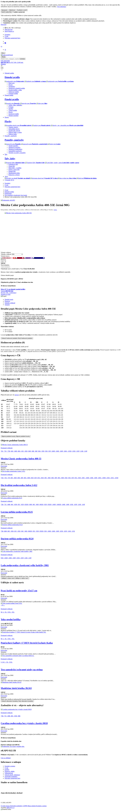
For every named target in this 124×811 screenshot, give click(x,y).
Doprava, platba (9, 771)
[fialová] (28, 258)
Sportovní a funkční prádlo (17, 88)
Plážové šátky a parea (15, 132)
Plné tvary (12, 83)
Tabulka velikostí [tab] (10, 303)
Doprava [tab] (7, 301)
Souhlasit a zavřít (22, 10)
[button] (1, 46)
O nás (6, 36)
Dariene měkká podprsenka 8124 (17, 538)
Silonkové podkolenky (15, 149)
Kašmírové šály (13, 164)
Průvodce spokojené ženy (12, 38)
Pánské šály (12, 171)
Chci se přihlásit (6, 758)
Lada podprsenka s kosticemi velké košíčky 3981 (25, 565)
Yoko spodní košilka (10, 619)
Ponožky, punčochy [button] (11, 136)
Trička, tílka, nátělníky (15, 105)
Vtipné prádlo (13, 110)
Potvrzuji (3, 24)
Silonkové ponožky (14, 147)
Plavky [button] (7, 117)
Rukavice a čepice (14, 175)
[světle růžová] (7, 258)
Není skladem (5, 267)
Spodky (11, 108)
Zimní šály (12, 166)
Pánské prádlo (12, 99)
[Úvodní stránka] (7, 55)
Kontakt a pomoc (10, 766)
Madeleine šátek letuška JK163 (16, 688)
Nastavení (4, 10)
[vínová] (20, 258)
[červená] (14, 258)
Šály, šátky (10, 158)
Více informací (61, 6)
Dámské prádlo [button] (9, 73)
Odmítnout (12, 10)
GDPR (25, 806)
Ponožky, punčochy (14, 140)
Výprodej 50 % (9, 180)
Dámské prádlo (12, 77)
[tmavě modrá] (39, 258)
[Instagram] (5, 43)
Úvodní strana (5, 806)
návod (17, 395)
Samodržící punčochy (15, 151)
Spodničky (12, 86)
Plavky (11, 85)
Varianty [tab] (7, 304)
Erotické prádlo (13, 93)
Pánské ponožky (14, 115)
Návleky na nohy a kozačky (17, 153)
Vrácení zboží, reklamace (12, 775)
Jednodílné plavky (14, 129)
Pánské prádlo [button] (9, 95)
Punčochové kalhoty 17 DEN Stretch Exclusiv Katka (27, 643)
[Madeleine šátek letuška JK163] (62, 682)
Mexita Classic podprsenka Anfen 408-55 (21, 458)
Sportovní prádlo (14, 114)
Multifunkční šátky (14, 173)
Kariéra (7, 769)
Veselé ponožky (13, 146)
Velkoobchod (9, 773)
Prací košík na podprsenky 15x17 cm (19, 590)
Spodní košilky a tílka (15, 90)
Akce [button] (6, 176)
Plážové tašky (13, 134)
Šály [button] (6, 154)
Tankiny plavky (13, 127)
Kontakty (7, 34)
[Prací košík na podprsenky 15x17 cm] (62, 586)
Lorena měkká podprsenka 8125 (17, 512)
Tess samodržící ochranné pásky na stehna (22, 669)
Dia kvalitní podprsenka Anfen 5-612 (19, 485)
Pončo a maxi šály (14, 169)
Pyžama (11, 107)
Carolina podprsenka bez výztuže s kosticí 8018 (24, 723)
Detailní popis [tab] (9, 299)
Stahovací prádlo (14, 92)
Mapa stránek (32, 806)
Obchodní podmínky (11, 776)
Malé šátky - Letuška (15, 168)
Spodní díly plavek (14, 130)
